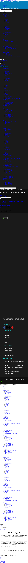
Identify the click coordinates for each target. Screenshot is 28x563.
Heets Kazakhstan (9, 41)
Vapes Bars (7, 28)
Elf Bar (6, 16)
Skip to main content (12, 0)
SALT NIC (7, 38)
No (2, 557)
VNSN (6, 29)
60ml (6, 36)
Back (6, 391)
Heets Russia (8, 42)
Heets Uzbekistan (8, 104)
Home (1, 189)
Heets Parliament (8, 103)
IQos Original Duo (9, 116)
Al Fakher (7, 15)
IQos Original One (9, 117)
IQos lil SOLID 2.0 (9, 110)
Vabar (6, 27)
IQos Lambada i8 (8, 115)
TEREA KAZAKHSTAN (10, 48)
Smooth (6, 23)
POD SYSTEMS (8, 55)
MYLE (6, 20)
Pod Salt (7, 22)
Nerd (6, 21)
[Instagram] (7, 327)
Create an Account (4, 529)
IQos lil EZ (7, 111)
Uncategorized (6, 52)
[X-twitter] (9, 327)
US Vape (7, 26)
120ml (6, 34)
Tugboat (7, 25)
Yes (0, 557)
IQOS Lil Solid (8, 109)
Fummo (6, 18)
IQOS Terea (5, 46)
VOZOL (7, 31)
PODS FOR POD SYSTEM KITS (12, 56)
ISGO (6, 19)
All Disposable (6, 14)
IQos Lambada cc (9, 114)
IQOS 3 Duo (8, 113)
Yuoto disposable (8, 32)
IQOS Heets (5, 40)
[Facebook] (4, 327)
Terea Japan (7, 122)
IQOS (4, 39)
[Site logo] (4, 9)
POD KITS (7, 54)
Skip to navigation (4, 0)
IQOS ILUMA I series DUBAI (11, 45)
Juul (3, 49)
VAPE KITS (5, 53)
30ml (6, 35)
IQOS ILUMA (6, 43)
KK (6, 79)
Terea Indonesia (8, 47)
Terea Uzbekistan (8, 124)
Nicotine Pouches (6, 51)
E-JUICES (5, 33)
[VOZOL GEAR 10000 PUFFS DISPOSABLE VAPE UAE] (7, 198)
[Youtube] (12, 327)
